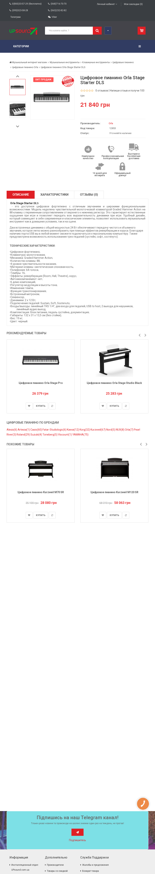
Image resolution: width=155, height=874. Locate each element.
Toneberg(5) (50, 434)
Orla (111, 123)
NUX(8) (120, 429)
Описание (20, 194)
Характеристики (54, 194)
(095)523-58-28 (20, 10)
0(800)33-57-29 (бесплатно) (27, 3)
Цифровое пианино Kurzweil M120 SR (114, 492)
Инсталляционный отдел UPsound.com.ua (24, 867)
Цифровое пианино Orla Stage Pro (41, 382)
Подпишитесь (77, 840)
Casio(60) (36, 429)
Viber (54, 17)
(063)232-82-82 (59, 10)
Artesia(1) (24, 429)
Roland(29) (23, 434)
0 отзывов (101, 90)
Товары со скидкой (57, 871)
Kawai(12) (73, 429)
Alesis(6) (12, 429)
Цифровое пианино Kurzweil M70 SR (41, 492)
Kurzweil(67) (98, 429)
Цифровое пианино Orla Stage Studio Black (114, 382)
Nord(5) (111, 429)
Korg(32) (85, 429)
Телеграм (15, 17)
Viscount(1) (65, 434)
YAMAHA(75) (80, 434)
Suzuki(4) (36, 434)
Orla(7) (129, 429)
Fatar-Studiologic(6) (55, 429)
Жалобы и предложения (95, 865)
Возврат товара (90, 871)
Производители (55, 865)
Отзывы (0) (89, 194)
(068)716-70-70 (59, 3)
